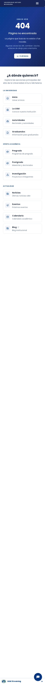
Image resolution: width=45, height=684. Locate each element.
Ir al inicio (24, 56)
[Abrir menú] (37, 3)
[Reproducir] (42, 681)
